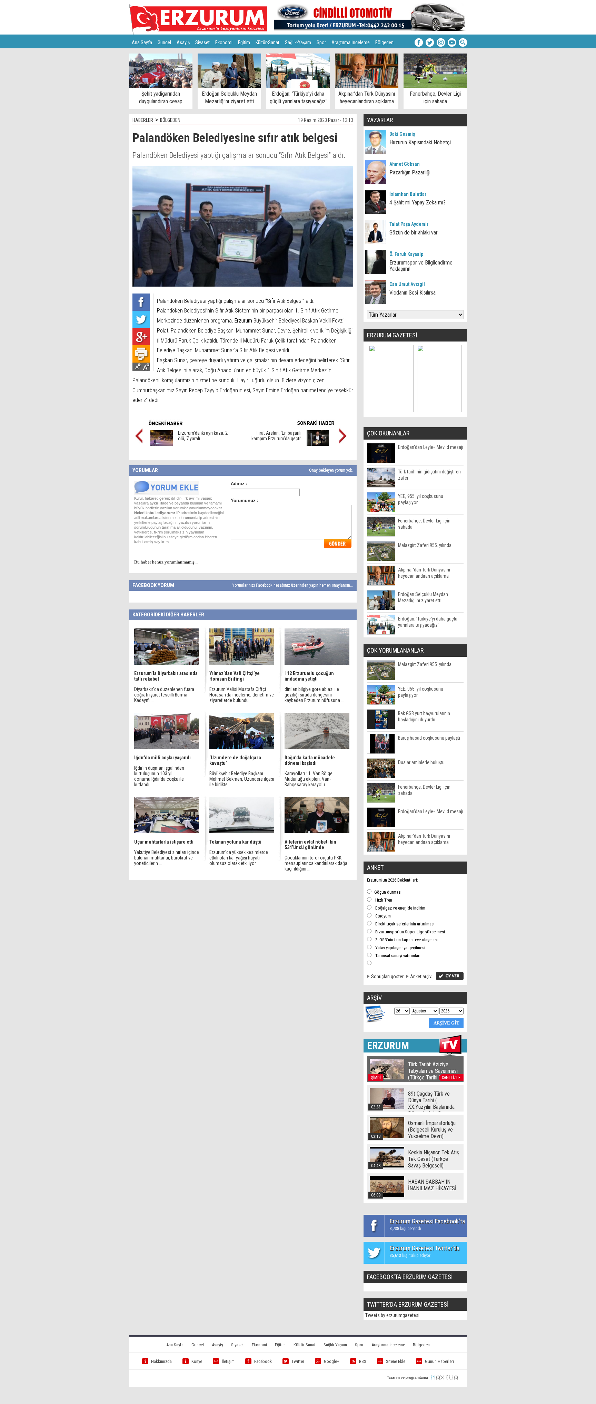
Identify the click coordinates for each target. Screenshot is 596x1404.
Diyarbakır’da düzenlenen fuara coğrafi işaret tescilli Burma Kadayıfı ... (164, 694)
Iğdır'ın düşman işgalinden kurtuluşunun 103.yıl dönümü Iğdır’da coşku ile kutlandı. (159, 776)
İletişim (228, 1361)
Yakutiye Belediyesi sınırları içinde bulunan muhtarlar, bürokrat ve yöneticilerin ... (166, 857)
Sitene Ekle (395, 1361)
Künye (196, 1361)
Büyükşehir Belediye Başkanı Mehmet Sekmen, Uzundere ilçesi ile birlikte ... (241, 779)
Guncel (164, 42)
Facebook (263, 1361)
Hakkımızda (161, 1361)
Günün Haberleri (439, 1361)
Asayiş (183, 42)
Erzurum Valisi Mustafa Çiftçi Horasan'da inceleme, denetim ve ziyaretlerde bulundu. (241, 694)
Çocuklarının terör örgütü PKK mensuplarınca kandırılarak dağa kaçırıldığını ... (316, 863)
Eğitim (244, 42)
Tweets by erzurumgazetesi (392, 1315)
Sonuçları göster (387, 976)
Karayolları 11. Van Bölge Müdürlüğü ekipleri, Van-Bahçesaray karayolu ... (308, 779)
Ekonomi (223, 42)
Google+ (331, 1361)
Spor (321, 42)
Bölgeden (384, 42)
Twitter (297, 1361)
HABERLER (142, 120)
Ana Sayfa (142, 42)
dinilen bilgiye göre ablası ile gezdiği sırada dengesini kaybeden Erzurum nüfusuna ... (314, 694)
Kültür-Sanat (267, 42)
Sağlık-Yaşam (298, 42)
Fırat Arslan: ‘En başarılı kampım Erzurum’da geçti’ (276, 435)
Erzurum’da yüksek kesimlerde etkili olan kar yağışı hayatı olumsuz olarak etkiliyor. (238, 857)
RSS (362, 1361)
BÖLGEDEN (170, 120)
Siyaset (202, 42)
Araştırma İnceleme (350, 42)
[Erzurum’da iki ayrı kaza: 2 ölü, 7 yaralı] (161, 444)
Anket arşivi (421, 976)
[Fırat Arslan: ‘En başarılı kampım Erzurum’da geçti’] (318, 444)
